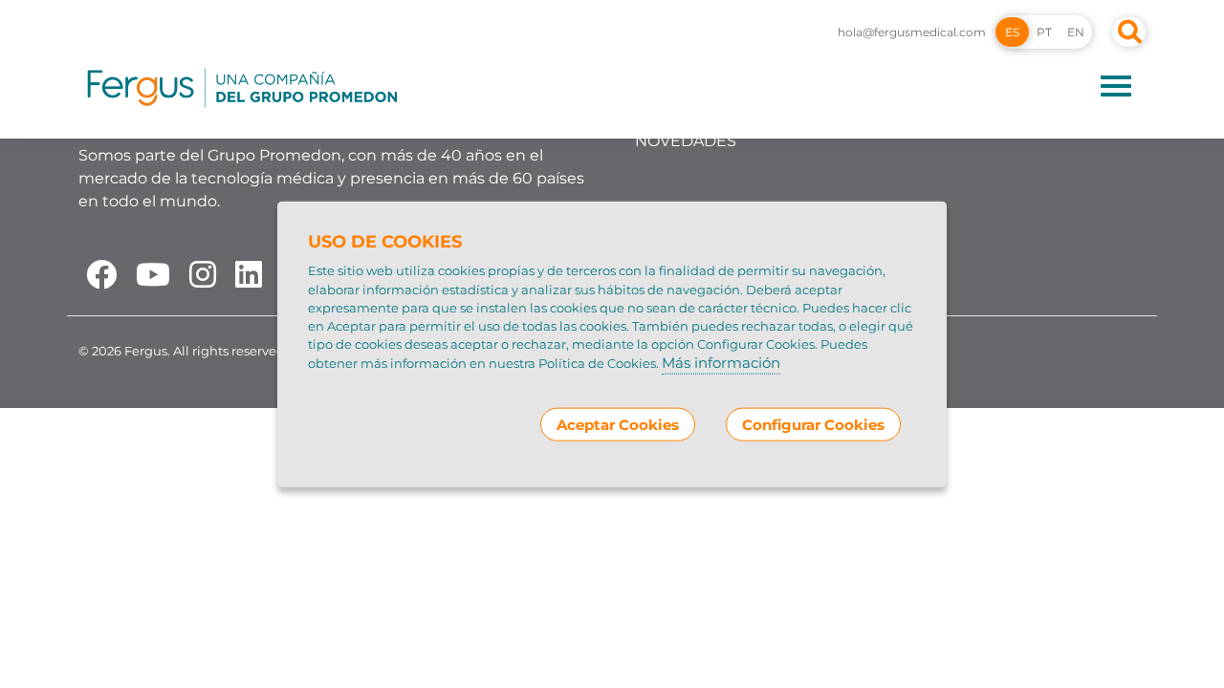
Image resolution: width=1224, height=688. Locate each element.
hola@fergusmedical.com (912, 32)
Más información (721, 363)
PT (1044, 32)
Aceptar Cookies (618, 424)
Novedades (685, 141)
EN (1075, 32)
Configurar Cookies (813, 424)
